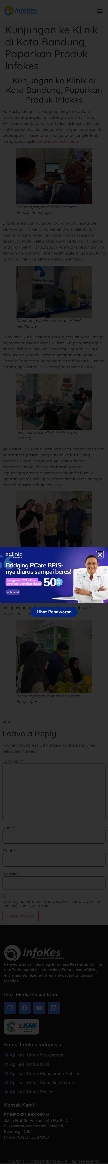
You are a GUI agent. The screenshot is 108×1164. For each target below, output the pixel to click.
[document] (54, 582)
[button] (100, 555)
